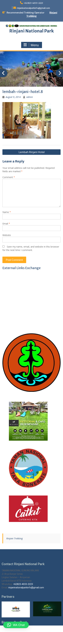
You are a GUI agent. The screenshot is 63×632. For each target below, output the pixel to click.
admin (29, 97)
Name (6, 212)
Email (6, 223)
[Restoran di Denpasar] (31, 421)
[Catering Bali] (31, 509)
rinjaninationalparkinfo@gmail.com (33, 8)
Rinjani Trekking (14, 538)
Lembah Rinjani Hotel (32, 152)
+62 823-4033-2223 (33, 3)
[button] (16, 625)
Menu (35, 45)
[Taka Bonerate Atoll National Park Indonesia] (31, 468)
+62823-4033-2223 (23, 584)
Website (6, 235)
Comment (8, 177)
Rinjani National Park (31, 31)
